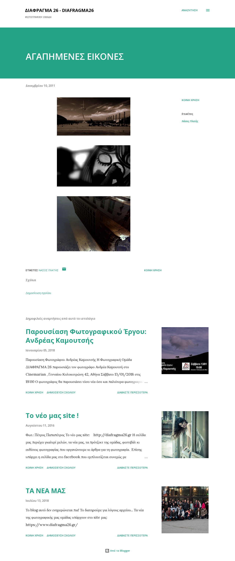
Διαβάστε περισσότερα (132, 392)
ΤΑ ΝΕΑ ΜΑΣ (46, 490)
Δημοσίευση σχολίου (38, 293)
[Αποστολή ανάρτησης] (64, 270)
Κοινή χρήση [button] (190, 100)
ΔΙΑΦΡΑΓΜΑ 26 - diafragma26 (59, 10)
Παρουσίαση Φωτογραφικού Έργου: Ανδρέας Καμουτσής (86, 336)
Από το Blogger (119, 550)
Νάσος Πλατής (190, 121)
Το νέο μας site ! (52, 415)
